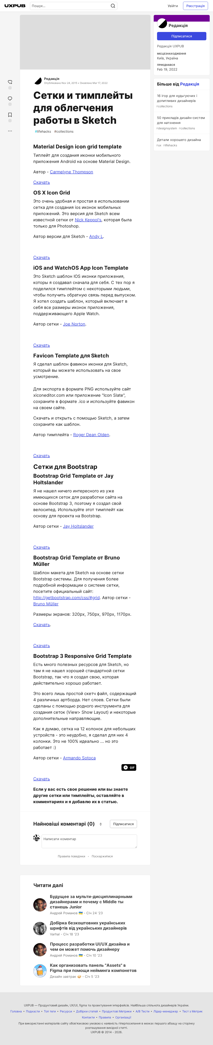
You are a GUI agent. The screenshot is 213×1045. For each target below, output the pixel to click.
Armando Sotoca (79, 757)
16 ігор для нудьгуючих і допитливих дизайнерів (176, 101)
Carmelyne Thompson (71, 171)
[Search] (113, 6)
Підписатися (181, 36)
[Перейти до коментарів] (10, 100)
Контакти (88, 1017)
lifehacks (43, 131)
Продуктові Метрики (116, 1011)
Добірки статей (87, 1011)
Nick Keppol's (88, 219)
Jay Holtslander (78, 526)
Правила (105, 1017)
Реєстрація (195, 6)
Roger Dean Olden (91, 434)
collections (63, 131)
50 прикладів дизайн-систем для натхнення (180, 123)
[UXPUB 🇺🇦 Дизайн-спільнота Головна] (15, 6)
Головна (16, 1011)
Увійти (173, 6)
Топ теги (50, 1011)
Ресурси (66, 1011)
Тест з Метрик (192, 1011)
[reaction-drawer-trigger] (10, 84)
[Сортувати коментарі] (100, 824)
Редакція (51, 79)
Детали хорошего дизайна (178, 142)
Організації (123, 1017)
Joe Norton (74, 324)
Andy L (96, 236)
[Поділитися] (10, 131)
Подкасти (33, 1011)
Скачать (41, 182)
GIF (132, 767)
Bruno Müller (45, 603)
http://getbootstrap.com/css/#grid (66, 597)
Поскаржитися (102, 856)
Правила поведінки (71, 856)
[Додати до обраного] (10, 117)
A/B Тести (142, 1011)
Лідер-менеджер (166, 1011)
